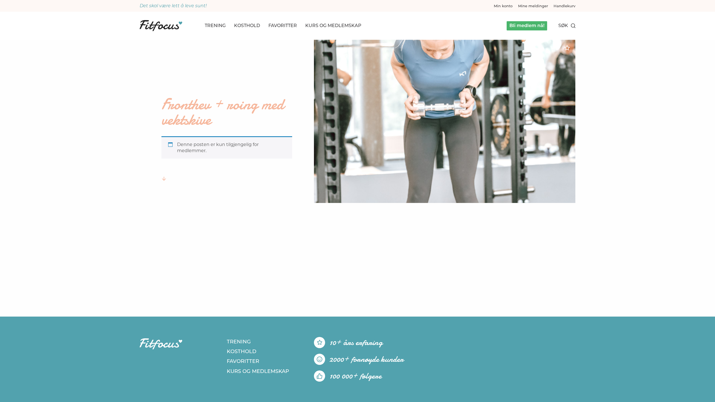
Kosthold (247, 25)
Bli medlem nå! (526, 25)
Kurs (333, 25)
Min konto (503, 6)
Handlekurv (564, 6)
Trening (215, 25)
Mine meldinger (533, 6)
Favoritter (282, 25)
